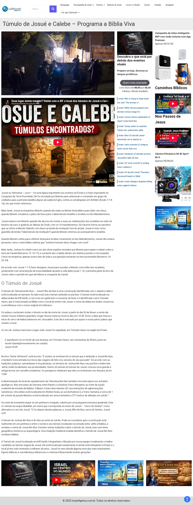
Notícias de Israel (114, 5)
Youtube (157, 5)
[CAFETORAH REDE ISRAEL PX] (12, 9)
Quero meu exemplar (135, 83)
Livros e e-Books (133, 5)
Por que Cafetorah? (69, 12)
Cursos (147, 5)
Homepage (64, 5)
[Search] (53, 9)
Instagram (170, 5)
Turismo (99, 5)
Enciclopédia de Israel (83, 5)
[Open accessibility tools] (187, 499)
